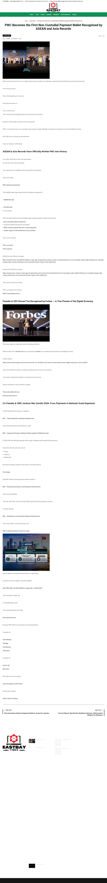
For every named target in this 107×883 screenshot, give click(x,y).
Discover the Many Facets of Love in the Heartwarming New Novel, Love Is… (70, 742)
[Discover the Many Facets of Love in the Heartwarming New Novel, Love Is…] (58, 742)
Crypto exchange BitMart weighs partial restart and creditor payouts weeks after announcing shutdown (53, 1)
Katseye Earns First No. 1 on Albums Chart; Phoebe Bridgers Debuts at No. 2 (44, 742)
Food (82, 748)
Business (83, 740)
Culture (83, 742)
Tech (82, 750)
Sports (83, 753)
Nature (83, 758)
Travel (82, 756)
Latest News (32, 21)
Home (26, 21)
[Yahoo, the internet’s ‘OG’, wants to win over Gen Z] (32, 804)
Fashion (83, 745)
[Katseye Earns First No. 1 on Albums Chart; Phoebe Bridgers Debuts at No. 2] (32, 741)
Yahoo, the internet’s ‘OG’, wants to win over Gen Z (16, 1)
